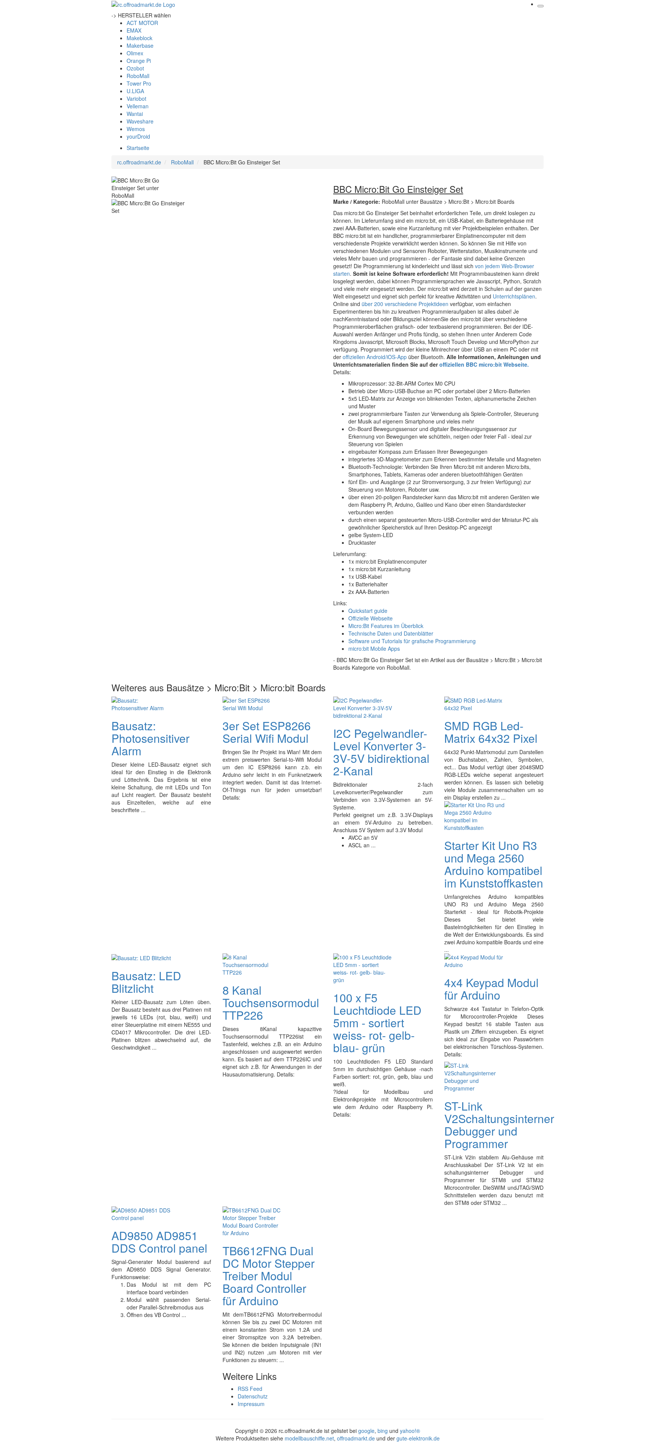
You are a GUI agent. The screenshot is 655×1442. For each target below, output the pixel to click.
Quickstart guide (367, 610)
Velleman (138, 106)
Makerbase (140, 45)
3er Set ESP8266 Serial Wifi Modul (267, 731)
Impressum (251, 1404)
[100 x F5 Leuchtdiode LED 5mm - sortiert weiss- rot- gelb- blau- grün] (363, 967)
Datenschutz (253, 1396)
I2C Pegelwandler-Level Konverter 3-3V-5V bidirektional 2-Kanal (381, 752)
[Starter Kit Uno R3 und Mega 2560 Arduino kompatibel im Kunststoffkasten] (474, 815)
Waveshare (140, 121)
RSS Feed (250, 1388)
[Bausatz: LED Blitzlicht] (141, 957)
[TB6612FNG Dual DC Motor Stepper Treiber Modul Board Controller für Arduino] (253, 1220)
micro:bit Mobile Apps (374, 648)
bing (383, 1430)
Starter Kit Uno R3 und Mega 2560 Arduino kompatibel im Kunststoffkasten (493, 864)
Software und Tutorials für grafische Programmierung (412, 641)
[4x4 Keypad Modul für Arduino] (474, 960)
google (366, 1430)
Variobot (136, 98)
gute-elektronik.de (418, 1438)
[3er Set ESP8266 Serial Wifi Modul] (253, 703)
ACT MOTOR (142, 23)
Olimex (135, 53)
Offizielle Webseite (370, 618)
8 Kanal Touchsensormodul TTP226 (271, 1002)
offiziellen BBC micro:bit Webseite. (484, 364)
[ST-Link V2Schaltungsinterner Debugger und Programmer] (474, 1076)
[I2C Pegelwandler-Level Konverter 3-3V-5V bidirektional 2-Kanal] (363, 707)
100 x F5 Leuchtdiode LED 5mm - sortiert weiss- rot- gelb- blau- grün (377, 1022)
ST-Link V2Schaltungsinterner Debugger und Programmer (499, 1124)
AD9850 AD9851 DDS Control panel (159, 1241)
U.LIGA (135, 91)
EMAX (134, 30)
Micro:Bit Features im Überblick (385, 626)
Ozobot (135, 68)
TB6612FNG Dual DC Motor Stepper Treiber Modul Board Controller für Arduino (269, 1275)
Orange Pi (139, 60)
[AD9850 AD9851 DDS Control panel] (141, 1213)
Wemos (136, 129)
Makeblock (139, 38)
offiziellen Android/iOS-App (375, 357)
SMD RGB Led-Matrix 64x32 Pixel (490, 731)
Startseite (138, 148)
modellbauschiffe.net (309, 1438)
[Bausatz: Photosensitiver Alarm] (141, 703)
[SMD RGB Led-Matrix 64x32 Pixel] (474, 703)
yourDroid (138, 136)
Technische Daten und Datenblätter (390, 633)
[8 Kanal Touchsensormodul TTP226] (253, 963)
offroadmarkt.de (356, 1438)
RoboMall (138, 76)
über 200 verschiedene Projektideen (405, 304)
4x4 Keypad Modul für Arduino (491, 988)
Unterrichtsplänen (514, 296)
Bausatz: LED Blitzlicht (146, 981)
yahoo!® (410, 1430)
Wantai (135, 113)
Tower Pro (139, 83)
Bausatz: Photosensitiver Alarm (150, 738)
